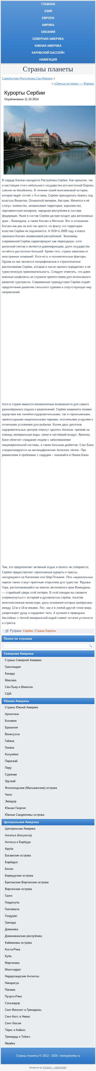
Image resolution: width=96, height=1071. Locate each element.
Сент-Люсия (13, 1023)
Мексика (10, 680)
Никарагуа (12, 983)
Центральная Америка (20, 828)
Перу (8, 767)
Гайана (9, 741)
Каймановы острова (18, 942)
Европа (48, 18)
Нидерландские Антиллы (22, 976)
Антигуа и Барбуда (18, 842)
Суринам (11, 774)
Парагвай (11, 761)
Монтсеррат (13, 969)
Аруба (9, 848)
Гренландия (13, 667)
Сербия (28, 630)
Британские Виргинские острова (26, 882)
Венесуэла (12, 734)
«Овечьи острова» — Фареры (74, 83)
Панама (10, 989)
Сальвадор (12, 1003)
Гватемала (12, 909)
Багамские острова (18, 855)
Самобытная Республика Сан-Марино (27, 78)
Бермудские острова (19, 875)
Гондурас (11, 916)
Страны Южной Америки (21, 707)
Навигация (48, 59)
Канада (10, 673)
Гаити (8, 895)
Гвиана (9, 747)
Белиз (9, 869)
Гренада (10, 922)
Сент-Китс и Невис (17, 1016)
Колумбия (11, 754)
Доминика (11, 929)
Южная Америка (48, 45)
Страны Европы (45, 630)
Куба (8, 956)
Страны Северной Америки (23, 660)
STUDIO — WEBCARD (54, 1067)
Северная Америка (48, 38)
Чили (8, 794)
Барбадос (11, 862)
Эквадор (10, 801)
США (8, 693)
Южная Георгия (15, 808)
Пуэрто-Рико (13, 996)
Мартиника (12, 963)
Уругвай (10, 781)
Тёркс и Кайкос (15, 1030)
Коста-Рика (12, 949)
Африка (48, 25)
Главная (48, 4)
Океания (48, 32)
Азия (48, 11)
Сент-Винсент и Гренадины (23, 1009)
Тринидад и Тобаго (17, 1036)
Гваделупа (12, 902)
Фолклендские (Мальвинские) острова (31, 788)
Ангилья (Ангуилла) (18, 835)
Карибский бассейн (48, 52)
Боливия (11, 720)
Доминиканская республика (23, 936)
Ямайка (10, 1043)
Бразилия (11, 727)
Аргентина (12, 714)
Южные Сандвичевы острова (24, 814)
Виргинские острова (18, 889)
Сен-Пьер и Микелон (19, 687)
